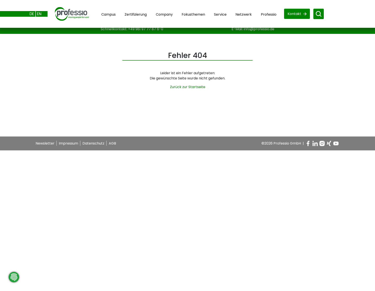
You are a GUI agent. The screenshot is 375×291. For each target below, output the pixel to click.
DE (32, 13)
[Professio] (68, 13)
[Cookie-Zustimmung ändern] (14, 277)
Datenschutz (93, 143)
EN (39, 13)
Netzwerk (243, 14)
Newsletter (45, 143)
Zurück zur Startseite (187, 86)
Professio (268, 14)
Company (164, 14)
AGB (112, 143)
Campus (108, 14)
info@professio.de (259, 28)
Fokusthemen (193, 14)
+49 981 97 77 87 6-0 (145, 28)
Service (220, 14)
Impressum (68, 143)
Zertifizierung (136, 14)
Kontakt (294, 13)
